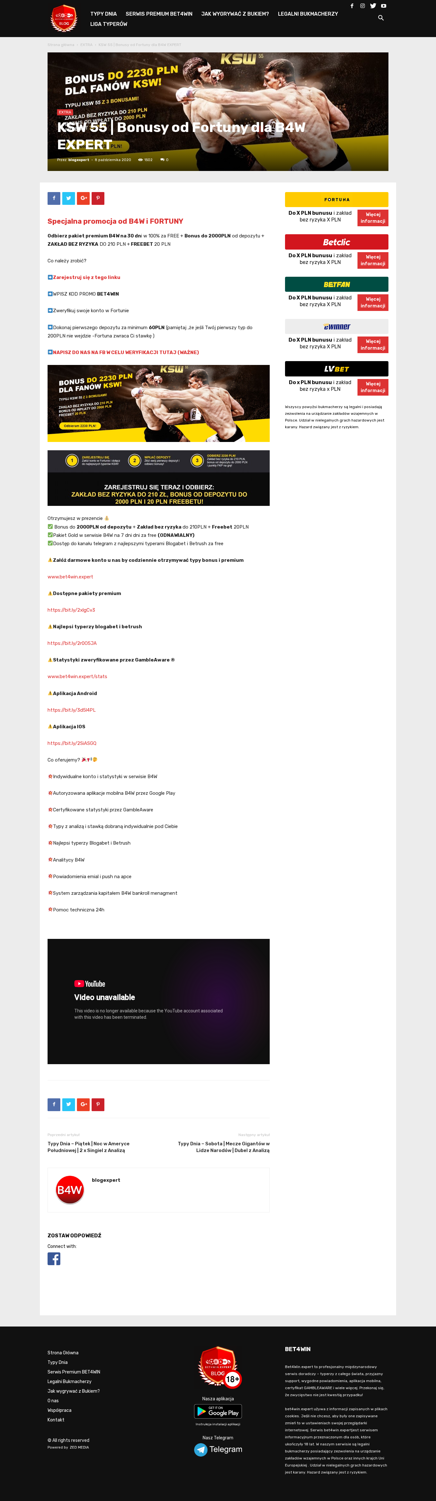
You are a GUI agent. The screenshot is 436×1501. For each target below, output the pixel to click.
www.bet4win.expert (70, 577)
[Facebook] (352, 4)
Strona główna (61, 45)
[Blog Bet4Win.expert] (67, 17)
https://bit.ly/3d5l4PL (72, 710)
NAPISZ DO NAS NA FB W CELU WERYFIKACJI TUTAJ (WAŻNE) (126, 352)
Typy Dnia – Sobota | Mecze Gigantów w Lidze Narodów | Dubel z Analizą (224, 1147)
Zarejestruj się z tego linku (86, 277)
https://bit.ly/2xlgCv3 (71, 610)
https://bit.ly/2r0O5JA (72, 643)
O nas (53, 1401)
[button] (380, 19)
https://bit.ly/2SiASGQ (72, 743)
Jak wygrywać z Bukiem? (74, 1391)
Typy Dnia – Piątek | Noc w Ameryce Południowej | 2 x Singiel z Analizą (89, 1147)
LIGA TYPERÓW (108, 24)
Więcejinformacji (373, 218)
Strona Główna (63, 1353)
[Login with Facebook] (54, 1266)
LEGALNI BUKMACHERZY (308, 14)
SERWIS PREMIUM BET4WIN (159, 14)
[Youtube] (383, 4)
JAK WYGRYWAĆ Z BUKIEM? (235, 14)
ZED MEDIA (79, 1447)
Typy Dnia (58, 1362)
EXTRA (86, 45)
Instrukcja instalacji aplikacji (218, 1424)
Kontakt (56, 1420)
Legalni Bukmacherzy (70, 1381)
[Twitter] (373, 4)
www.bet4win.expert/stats (77, 676)
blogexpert (78, 160)
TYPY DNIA (103, 14)
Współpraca (59, 1410)
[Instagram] (362, 4)
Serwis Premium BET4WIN (74, 1372)
